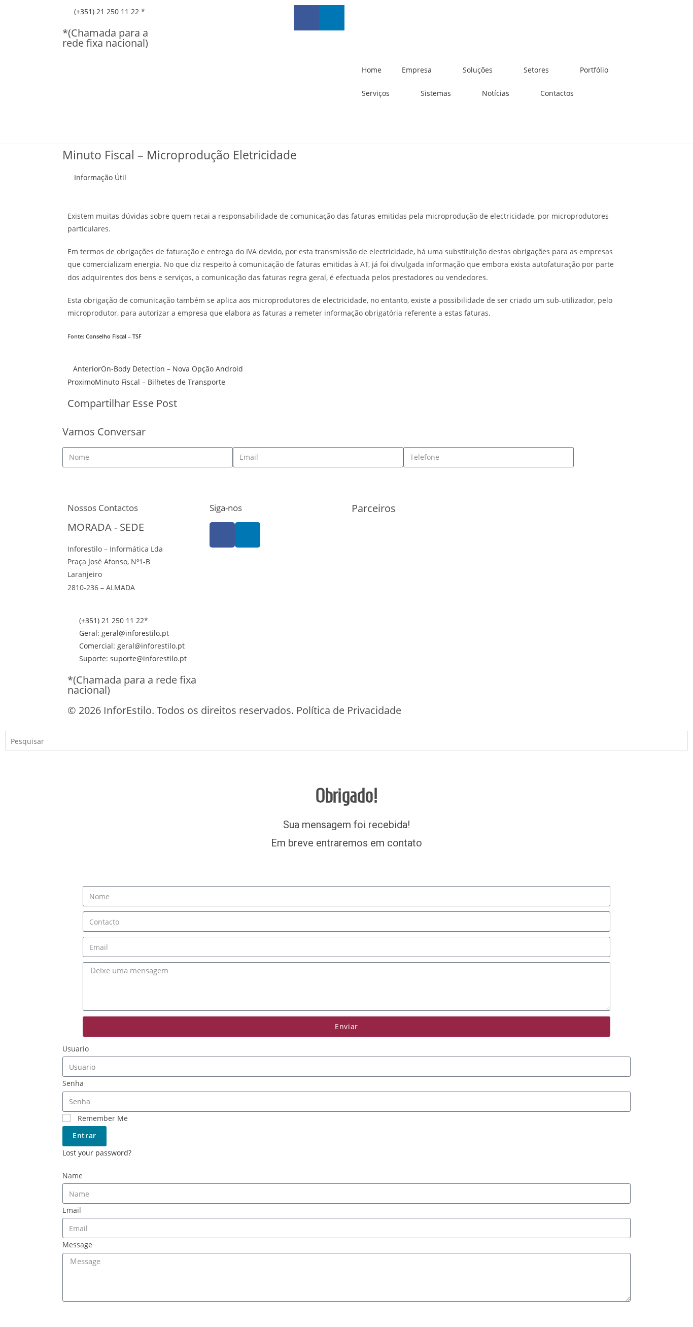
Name (72, 1175)
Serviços (376, 93)
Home (372, 70)
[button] (354, 404)
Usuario (75, 1048)
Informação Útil (100, 177)
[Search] (20, 763)
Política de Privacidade (348, 710)
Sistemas (436, 93)
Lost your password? (96, 1153)
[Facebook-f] (306, 17)
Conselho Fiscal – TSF (114, 336)
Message (77, 1244)
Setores (536, 70)
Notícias (495, 93)
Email (71, 1210)
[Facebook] (222, 535)
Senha (73, 1083)
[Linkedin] (331, 17)
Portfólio (594, 70)
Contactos (557, 93)
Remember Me (102, 1118)
